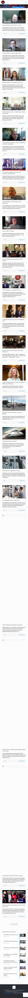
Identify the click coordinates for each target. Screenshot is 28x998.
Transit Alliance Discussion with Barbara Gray (13, 320)
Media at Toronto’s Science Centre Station (12, 413)
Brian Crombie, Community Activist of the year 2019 (13, 905)
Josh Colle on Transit (8, 231)
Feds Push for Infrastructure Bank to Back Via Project (13, 750)
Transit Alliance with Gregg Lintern (11, 53)
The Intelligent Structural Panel (11, 500)
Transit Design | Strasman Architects (12, 625)
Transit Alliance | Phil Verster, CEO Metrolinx (11, 202)
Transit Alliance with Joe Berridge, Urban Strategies (13, 112)
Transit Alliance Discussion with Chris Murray (12, 259)
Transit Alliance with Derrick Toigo (11, 25)
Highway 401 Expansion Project (11, 470)
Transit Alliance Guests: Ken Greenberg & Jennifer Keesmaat (13, 143)
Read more (22, 33)
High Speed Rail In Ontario (9, 441)
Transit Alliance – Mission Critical (11, 290)
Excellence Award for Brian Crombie (12, 875)
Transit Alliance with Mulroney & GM (12, 82)
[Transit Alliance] (3, 2)
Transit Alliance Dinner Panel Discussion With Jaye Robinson (13, 383)
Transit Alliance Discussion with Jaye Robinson (12, 351)
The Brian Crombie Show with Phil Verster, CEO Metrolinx (11, 172)
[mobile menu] (26, 2)
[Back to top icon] (14, 987)
